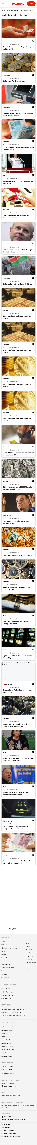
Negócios (10, 10)
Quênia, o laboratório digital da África (17, 284)
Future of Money (31, 962)
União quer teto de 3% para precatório (17, 555)
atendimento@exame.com (10, 1096)
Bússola (3, 1036)
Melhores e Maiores (7, 1067)
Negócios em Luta (6, 1053)
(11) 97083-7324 (10, 1117)
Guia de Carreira (6, 998)
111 (10, 929)
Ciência (28, 966)
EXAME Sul (4, 1033)
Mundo (28, 943)
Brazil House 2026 (6, 1030)
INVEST (3, 10)
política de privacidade (8, 1133)
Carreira (4, 955)
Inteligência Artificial (7, 968)
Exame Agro (29, 956)
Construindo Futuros (7, 1040)
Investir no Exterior (7, 1046)
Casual (28, 946)
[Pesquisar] (6, 3)
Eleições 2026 (25, 10)
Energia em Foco (6, 1043)
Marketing (29, 949)
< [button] (2, 929)
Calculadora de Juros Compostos (11, 1012)
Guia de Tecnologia (7, 992)
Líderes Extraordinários (8, 1049)
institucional (6, 1124)
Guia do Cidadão (6, 989)
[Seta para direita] (32, 10)
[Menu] (2, 3)
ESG (2, 961)
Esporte (28, 953)
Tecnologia (29, 959)
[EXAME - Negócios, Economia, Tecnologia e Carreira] (18, 3)
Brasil (3, 951)
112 (12, 929)
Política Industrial (6, 1056)
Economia (4, 958)
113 (15, 929)
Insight (16, 10)
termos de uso (5, 1127)
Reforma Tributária (7, 1027)
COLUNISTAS (5, 977)
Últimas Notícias (6, 945)
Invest (3, 971)
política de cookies (7, 1130)
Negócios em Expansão (8, 1073)
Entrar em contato (7, 1083)
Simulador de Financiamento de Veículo (13, 1015)
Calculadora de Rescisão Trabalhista (12, 1009)
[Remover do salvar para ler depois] (33, 41)
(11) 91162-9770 (10, 1086)
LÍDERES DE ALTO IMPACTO (9, 948)
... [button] (7, 929)
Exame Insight (5, 964)
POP (27, 969)
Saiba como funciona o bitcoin (14, 81)
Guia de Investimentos (8, 995)
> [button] (17, 929)
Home (3, 942)
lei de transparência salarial (10, 1136)
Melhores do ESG (6, 1070)
